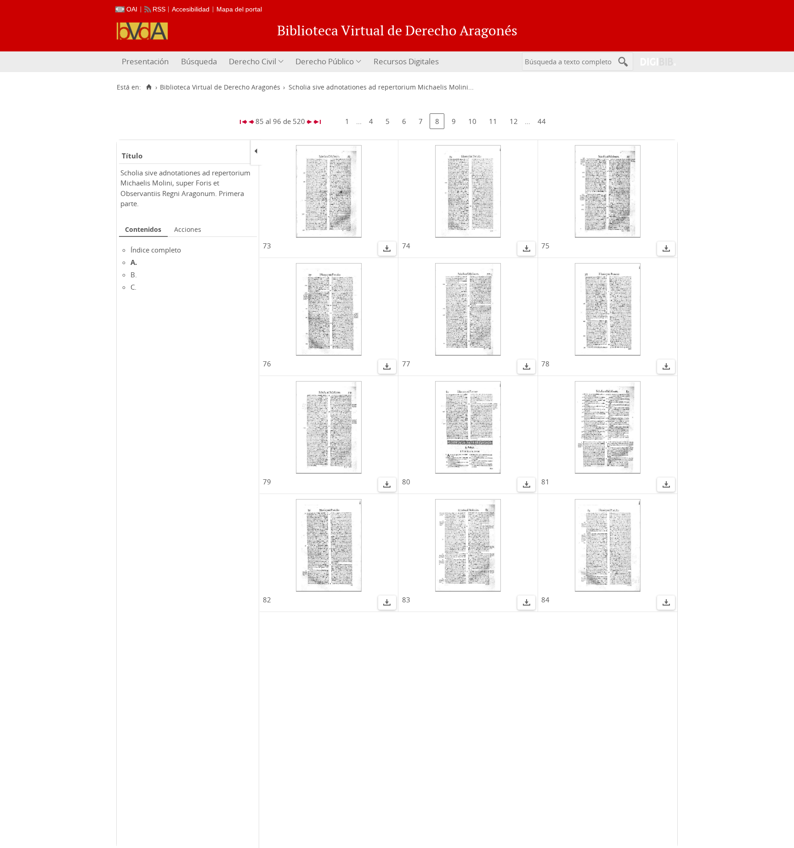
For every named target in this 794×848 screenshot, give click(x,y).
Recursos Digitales (406, 61)
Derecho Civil (252, 61)
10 (472, 121)
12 (514, 121)
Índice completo (155, 249)
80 (406, 481)
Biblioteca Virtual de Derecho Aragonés (220, 87)
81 (545, 481)
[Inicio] (149, 87)
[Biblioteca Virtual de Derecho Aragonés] (142, 30)
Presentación (145, 61)
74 (406, 245)
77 (406, 363)
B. (133, 274)
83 (406, 599)
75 (545, 245)
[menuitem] (146, 61)
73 (267, 245)
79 (267, 481)
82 (267, 599)
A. (133, 262)
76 (267, 363)
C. (133, 287)
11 (493, 121)
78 (545, 363)
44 (542, 121)
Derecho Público (324, 61)
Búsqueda (199, 61)
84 (545, 599)
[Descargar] (386, 249)
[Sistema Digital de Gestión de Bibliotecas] (654, 61)
